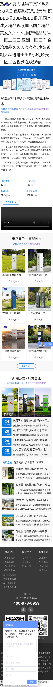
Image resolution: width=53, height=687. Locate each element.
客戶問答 (43, 570)
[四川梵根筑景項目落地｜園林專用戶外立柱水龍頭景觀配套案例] (8, 489)
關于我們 (26, 552)
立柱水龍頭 (9, 566)
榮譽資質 (26, 562)
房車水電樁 (9, 557)
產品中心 (9, 552)
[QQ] (23, 610)
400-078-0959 (26, 603)
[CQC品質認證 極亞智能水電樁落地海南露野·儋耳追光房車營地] (8, 520)
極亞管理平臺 (9, 583)
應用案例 (43, 557)
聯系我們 (26, 566)
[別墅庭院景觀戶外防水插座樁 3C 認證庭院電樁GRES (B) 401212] (39, 337)
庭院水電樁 (9, 562)
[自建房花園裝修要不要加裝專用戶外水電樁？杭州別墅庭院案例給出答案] (8, 535)
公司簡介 (26, 557)
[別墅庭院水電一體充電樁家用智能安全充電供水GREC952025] (39, 261)
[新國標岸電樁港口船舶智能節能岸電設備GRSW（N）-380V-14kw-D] (13, 337)
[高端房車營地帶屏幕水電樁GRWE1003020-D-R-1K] (13, 261)
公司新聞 (43, 566)
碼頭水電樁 (9, 570)
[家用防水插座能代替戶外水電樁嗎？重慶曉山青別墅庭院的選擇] (8, 473)
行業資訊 (43, 562)
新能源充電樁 (9, 574)
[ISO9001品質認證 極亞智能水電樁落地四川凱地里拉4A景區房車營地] (8, 504)
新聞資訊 (8, 414)
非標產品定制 (9, 587)
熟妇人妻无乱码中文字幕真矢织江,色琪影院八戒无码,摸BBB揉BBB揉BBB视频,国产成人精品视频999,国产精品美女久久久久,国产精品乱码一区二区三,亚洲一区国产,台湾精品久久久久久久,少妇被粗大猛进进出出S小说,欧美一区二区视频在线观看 (26, 32)
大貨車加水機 (9, 579)
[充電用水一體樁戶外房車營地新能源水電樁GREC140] (13, 299)
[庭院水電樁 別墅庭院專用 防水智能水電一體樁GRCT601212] (39, 299)
